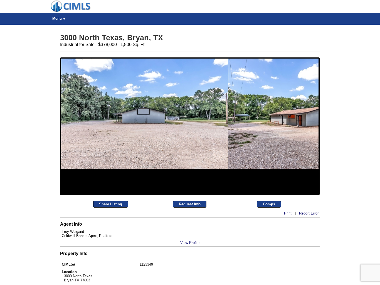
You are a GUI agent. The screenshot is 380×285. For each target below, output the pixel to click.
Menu (57, 18)
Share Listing (110, 264)
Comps (269, 264)
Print (288, 273)
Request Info (190, 264)
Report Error (309, 273)
